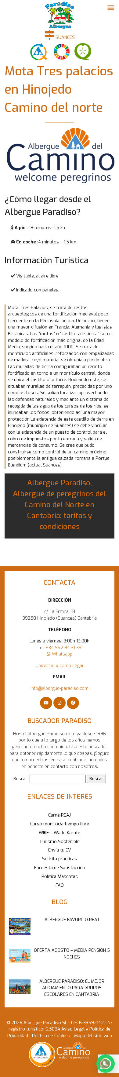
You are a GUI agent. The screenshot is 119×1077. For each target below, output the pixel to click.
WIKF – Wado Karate (59, 833)
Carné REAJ (59, 815)
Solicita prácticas (59, 859)
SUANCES (64, 37)
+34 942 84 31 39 (63, 648)
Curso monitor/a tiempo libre (59, 824)
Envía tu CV (59, 850)
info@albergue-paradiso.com (59, 688)
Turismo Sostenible (59, 842)
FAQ (60, 885)
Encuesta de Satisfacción (59, 868)
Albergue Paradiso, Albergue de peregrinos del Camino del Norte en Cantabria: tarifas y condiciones (59, 505)
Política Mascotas (59, 876)
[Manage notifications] (105, 1063)
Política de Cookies (50, 1036)
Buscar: (20, 779)
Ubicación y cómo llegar (59, 666)
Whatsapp (61, 654)
